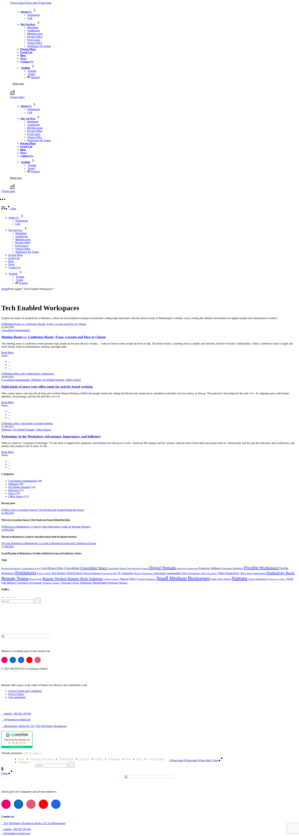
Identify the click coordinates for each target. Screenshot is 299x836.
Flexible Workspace (261, 567)
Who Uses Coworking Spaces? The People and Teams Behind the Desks (35, 519)
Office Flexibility (209, 573)
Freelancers (25, 572)
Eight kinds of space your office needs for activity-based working (47, 386)
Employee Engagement (187, 568)
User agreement (16, 697)
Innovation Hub (109, 573)
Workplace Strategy (51, 583)
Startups (239, 578)
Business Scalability (10, 568)
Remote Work (35, 579)
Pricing (99, 758)
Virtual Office (66, 758)
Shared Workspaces (147, 579)
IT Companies (125, 573)
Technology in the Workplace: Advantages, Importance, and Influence (51, 436)
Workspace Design (70, 582)
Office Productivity (228, 573)
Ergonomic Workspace (232, 568)
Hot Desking (59, 573)
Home (21, 758)
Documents (114, 758)
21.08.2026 (7, 513)
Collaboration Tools (30, 568)
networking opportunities (167, 573)
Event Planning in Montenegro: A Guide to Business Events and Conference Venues (41, 553)
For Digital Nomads (53, 379)
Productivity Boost (280, 573)
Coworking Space (93, 568)
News (11, 493)
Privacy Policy (16, 694)
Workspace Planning (118, 582)
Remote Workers (55, 579)
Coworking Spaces (117, 568)
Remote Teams (14, 578)
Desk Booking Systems (137, 568)
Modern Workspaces (143, 573)
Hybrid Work (74, 573)
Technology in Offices (277, 579)
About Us (84, 758)
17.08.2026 (7, 546)
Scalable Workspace (111, 579)
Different (36, 379)
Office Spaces (73, 379)
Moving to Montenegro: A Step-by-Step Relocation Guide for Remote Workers (39, 536)
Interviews (14, 490)
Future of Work (44, 573)
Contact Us (24, 762)
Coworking (71, 568)
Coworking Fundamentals (15, 330)
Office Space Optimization (253, 573)
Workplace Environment (30, 582)
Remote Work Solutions (85, 579)
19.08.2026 (7, 529)
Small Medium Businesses (183, 578)
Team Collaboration (258, 579)
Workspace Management (93, 582)
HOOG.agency (32, 753)
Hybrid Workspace (92, 573)
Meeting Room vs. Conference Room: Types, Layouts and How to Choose (53, 337)
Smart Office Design (221, 579)
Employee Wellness (209, 568)
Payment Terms (156, 758)
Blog (128, 758)
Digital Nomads (162, 568)
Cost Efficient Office (52, 568)
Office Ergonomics (191, 573)
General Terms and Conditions (25, 691)
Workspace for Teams (41, 758)
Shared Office (128, 579)
